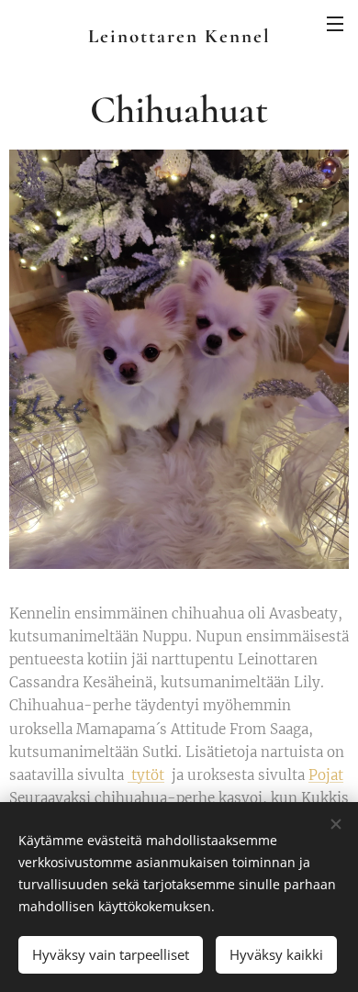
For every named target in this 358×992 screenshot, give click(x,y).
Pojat (325, 775)
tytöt (146, 775)
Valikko (335, 23)
